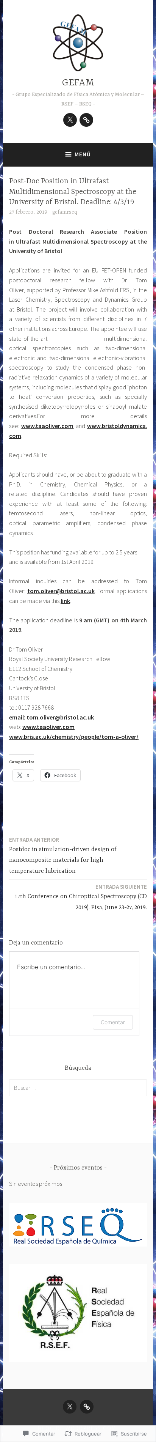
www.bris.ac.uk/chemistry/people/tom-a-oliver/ (74, 736)
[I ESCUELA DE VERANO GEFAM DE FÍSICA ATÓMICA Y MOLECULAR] (86, 120)
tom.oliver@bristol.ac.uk (61, 591)
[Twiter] (70, 120)
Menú (83, 154)
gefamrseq (64, 212)
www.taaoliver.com (47, 426)
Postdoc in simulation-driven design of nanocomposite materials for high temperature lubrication (63, 855)
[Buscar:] (78, 1087)
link (65, 601)
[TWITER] (69, 1407)
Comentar (113, 1022)
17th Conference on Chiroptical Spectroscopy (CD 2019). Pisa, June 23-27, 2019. (81, 897)
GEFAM (78, 82)
